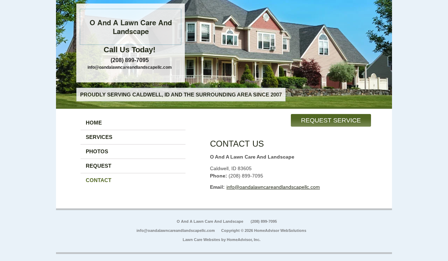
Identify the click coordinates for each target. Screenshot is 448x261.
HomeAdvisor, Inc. (243, 239)
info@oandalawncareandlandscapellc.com (130, 67)
